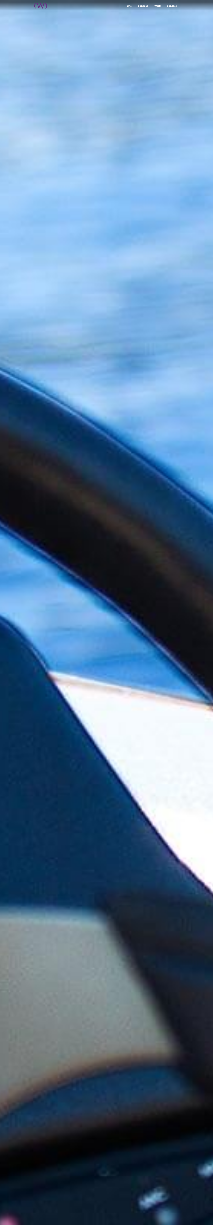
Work (157, 6)
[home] (40, 5)
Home (128, 6)
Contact (172, 6)
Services (143, 6)
